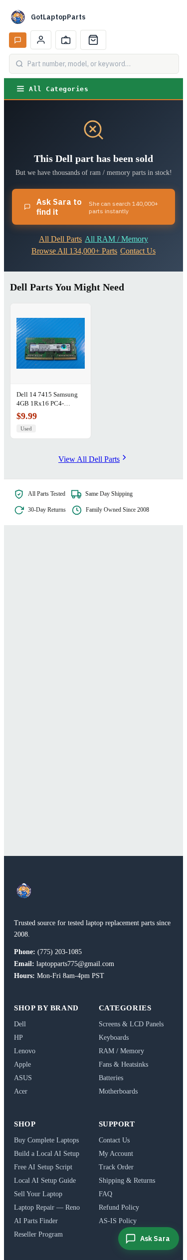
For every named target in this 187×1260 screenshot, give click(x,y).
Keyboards (114, 1037)
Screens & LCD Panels (131, 1024)
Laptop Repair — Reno (47, 1207)
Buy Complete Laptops (46, 1140)
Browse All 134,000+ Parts (74, 251)
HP (18, 1037)
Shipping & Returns (127, 1180)
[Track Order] (65, 39)
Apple (22, 1064)
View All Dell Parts (89, 459)
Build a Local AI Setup (46, 1153)
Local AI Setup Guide (45, 1180)
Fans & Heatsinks (123, 1064)
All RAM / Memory (116, 239)
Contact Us (138, 251)
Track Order (116, 1167)
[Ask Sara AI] (17, 40)
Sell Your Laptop (38, 1194)
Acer (20, 1091)
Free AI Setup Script (43, 1167)
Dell (20, 1024)
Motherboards (118, 1091)
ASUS (23, 1078)
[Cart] (93, 40)
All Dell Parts (60, 239)
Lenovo (24, 1051)
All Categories (58, 89)
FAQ (105, 1194)
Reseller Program (38, 1234)
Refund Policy (119, 1207)
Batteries (111, 1078)
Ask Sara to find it (97, 207)
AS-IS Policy (118, 1221)
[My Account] (40, 39)
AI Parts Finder (36, 1221)
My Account (116, 1153)
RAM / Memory (121, 1051)
